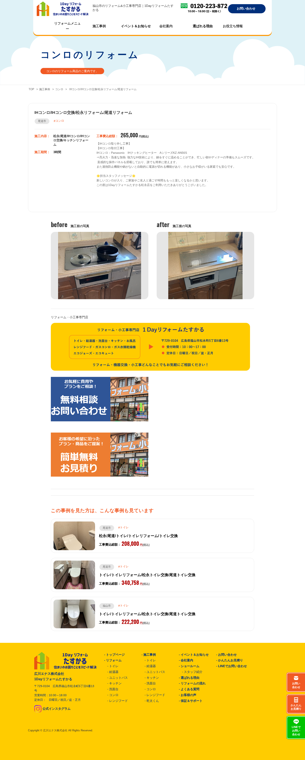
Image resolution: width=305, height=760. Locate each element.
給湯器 (113, 672)
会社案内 (187, 660)
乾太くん (152, 700)
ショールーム (190, 666)
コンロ (59, 89)
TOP (31, 89)
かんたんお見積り (230, 660)
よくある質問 (190, 689)
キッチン (115, 683)
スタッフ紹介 (193, 672)
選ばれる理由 (203, 26)
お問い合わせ (227, 654)
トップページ (115, 654)
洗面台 (113, 689)
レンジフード (118, 700)
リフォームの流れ (193, 683)
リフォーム (114, 660)
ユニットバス (118, 677)
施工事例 (44, 89)
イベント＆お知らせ (136, 26)
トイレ (113, 666)
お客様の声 (188, 695)
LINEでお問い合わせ (232, 666)
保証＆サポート (192, 700)
